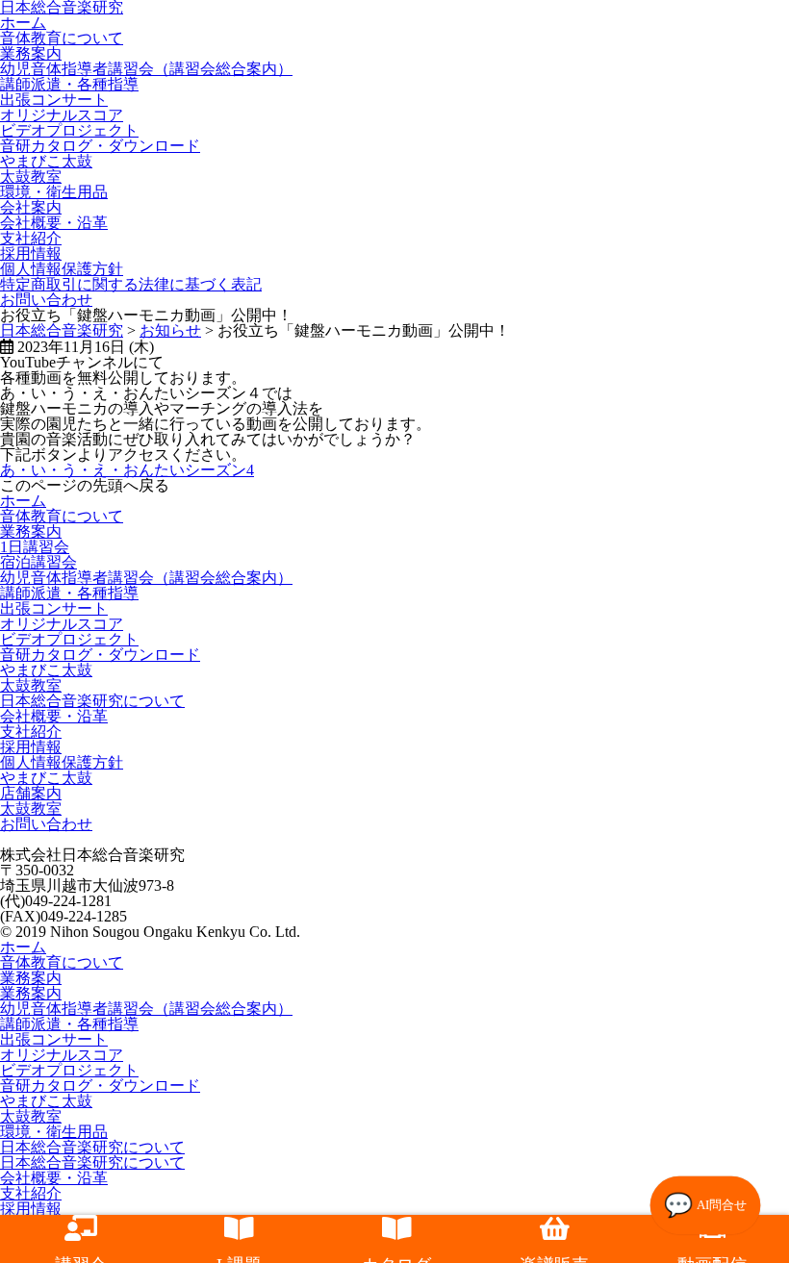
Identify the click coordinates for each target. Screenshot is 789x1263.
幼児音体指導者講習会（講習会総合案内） (146, 69)
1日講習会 (34, 547)
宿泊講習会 (38, 562)
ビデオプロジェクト (69, 130)
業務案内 (31, 53)
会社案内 (31, 207)
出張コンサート (54, 99)
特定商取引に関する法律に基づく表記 (131, 284)
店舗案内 (31, 793)
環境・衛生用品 (54, 192)
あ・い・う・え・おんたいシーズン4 (127, 470)
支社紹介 (31, 238)
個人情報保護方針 (61, 269)
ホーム (23, 501)
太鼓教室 (31, 176)
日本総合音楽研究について (92, 701)
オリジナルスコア (61, 115)
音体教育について (61, 38)
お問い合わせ (46, 299)
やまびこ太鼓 (46, 161)
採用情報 (31, 253)
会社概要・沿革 (54, 223)
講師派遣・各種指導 (69, 84)
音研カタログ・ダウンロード (100, 146)
